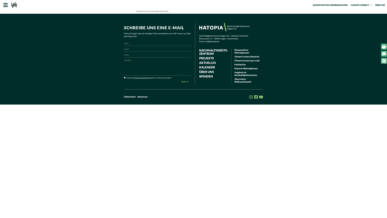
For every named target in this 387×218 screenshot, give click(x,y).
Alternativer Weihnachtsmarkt (242, 80)
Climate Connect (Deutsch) (246, 56)
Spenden (206, 76)
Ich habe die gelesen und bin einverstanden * (149, 78)
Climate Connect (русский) (247, 60)
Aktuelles (207, 62)
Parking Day (240, 64)
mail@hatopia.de (212, 41)
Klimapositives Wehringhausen (330, 5)
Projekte (206, 58)
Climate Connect (360, 5)
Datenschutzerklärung (142, 78)
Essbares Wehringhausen (246, 68)
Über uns (380, 5)
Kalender (207, 67)
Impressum (142, 96)
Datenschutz (130, 96)
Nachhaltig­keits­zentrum (213, 51)
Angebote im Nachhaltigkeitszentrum (245, 73)
